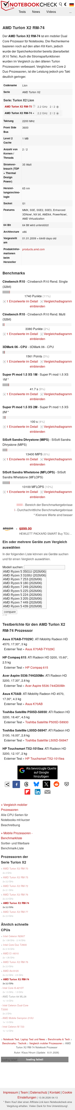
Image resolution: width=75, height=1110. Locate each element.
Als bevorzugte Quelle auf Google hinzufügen (41, 772)
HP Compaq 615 (36, 667)
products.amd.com (33, 249)
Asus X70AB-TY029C (40, 649)
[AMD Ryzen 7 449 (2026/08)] (24, 603)
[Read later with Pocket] (66, 784)
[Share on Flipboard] (27, 791)
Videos (51, 11)
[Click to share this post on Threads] (26, 784)
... (70, 11)
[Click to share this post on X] (46, 784)
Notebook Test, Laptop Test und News (24, 1039)
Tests (22, 11)
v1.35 (4, 615)
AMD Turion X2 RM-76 (15, 894)
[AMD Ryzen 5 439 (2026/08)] (24, 606)
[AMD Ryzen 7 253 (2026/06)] (24, 579)
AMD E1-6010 (11, 953)
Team (24, 1092)
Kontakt (55, 1092)
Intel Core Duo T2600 (15, 945)
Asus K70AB (34, 704)
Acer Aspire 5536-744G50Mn (45, 685)
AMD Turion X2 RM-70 (15, 868)
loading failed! (9, 1060)
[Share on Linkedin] (37, 791)
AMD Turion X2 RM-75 (18, 106)
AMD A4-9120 (11, 971)
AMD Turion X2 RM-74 (16, 903)
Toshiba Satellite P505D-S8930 (46, 722)
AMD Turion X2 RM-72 (15, 886)
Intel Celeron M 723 (13, 1026)
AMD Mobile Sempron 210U (17, 1018)
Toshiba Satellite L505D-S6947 (46, 740)
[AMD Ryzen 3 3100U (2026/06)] (24, 576)
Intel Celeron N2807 (14, 936)
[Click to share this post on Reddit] (56, 784)
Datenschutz (38, 1092)
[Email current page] (47, 792)
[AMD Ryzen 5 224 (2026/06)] (24, 595)
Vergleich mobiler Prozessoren (45, 1043)
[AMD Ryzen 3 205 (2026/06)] (24, 599)
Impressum (10, 1092)
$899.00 (25, 528)
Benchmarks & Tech (59, 1039)
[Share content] (7, 784)
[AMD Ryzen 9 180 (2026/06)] (24, 583)
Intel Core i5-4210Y (13, 988)
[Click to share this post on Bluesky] (36, 784)
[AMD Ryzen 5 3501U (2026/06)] (24, 572)
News (36, 11)
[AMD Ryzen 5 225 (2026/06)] (24, 591)
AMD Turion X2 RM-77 (15, 912)
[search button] (60, 4)
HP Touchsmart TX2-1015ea (44, 758)
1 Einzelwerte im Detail (21, 301)
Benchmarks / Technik (14, 1043)
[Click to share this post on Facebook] (16, 784)
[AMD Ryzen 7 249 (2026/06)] (24, 587)
